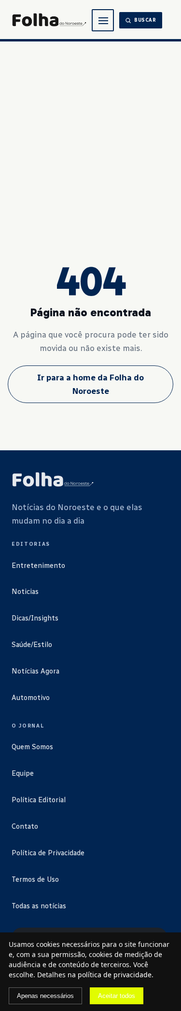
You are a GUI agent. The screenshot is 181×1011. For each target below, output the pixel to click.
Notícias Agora (35, 671)
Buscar (145, 20)
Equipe (23, 773)
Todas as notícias (39, 906)
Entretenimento (38, 565)
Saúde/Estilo (32, 644)
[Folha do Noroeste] (53, 480)
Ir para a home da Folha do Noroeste (90, 384)
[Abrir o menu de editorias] (103, 20)
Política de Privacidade (48, 853)
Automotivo (31, 697)
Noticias (25, 591)
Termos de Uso (35, 879)
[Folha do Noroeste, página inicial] (49, 20)
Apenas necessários (45, 995)
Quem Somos (32, 746)
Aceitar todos (116, 995)
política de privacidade (115, 974)
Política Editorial (39, 799)
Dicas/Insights (35, 618)
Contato (25, 826)
